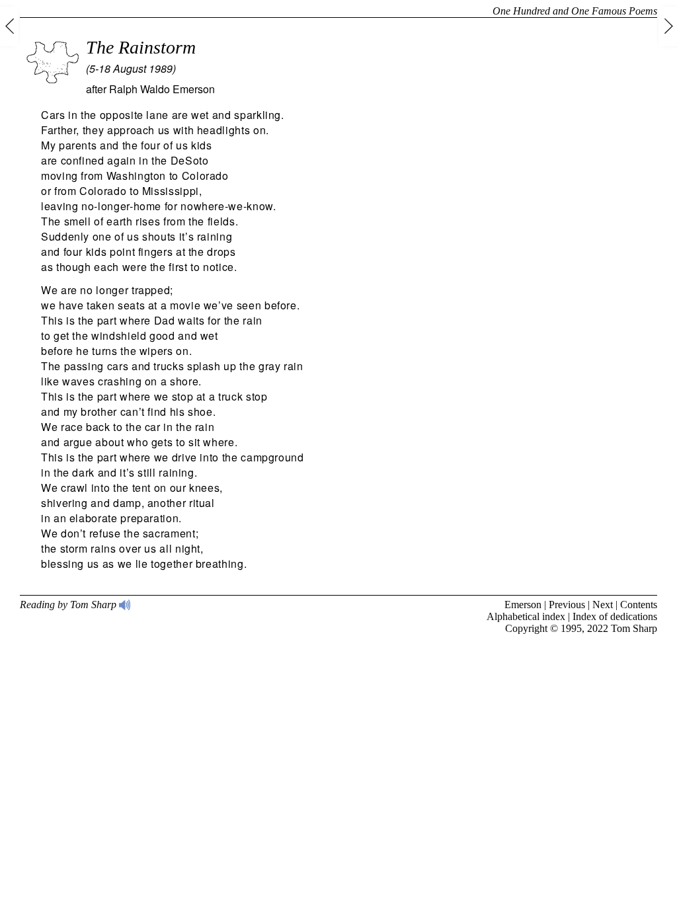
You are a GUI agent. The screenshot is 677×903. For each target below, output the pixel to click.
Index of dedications (615, 616)
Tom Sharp (634, 628)
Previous (567, 604)
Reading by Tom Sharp (69, 604)
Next (602, 604)
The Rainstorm (141, 47)
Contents (638, 604)
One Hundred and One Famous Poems (575, 11)
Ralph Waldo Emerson (162, 89)
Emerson (522, 604)
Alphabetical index (526, 616)
